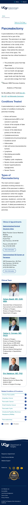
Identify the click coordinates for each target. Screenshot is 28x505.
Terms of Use (4, 495)
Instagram (13, 468)
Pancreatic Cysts (7, 408)
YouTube (21, 468)
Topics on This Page (19, 22)
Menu (17, 2)
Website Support (5, 460)
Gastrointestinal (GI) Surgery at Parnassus (13, 256)
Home (3, 16)
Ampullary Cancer (7, 398)
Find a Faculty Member (7, 457)
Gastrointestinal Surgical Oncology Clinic (11, 227)
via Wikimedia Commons (15, 96)
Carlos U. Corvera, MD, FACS (12, 334)
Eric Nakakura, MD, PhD (13, 373)
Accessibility (4, 491)
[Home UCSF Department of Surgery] (14, 445)
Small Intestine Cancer (9, 405)
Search (25, 2)
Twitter (10, 468)
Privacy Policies (5, 497)
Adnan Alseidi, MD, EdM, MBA (13, 300)
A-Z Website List (5, 489)
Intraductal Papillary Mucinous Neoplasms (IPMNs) (11, 413)
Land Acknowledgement (7, 493)
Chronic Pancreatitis (8, 394)
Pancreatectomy (7, 419)
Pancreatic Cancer (8, 401)
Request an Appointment (8, 454)
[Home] (13, 8)
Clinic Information (9, 249)
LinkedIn (17, 468)
